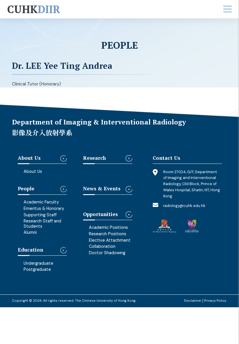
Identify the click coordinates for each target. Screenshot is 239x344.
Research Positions (107, 233)
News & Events (101, 189)
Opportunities (100, 214)
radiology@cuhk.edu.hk (184, 205)
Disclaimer (193, 301)
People (26, 189)
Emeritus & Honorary (44, 208)
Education (30, 250)
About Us (29, 158)
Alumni (30, 232)
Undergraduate (38, 263)
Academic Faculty (41, 202)
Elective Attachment (110, 240)
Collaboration (102, 246)
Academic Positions (108, 227)
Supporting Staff (40, 214)
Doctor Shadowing (107, 252)
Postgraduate (37, 269)
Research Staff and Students (42, 223)
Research (94, 158)
